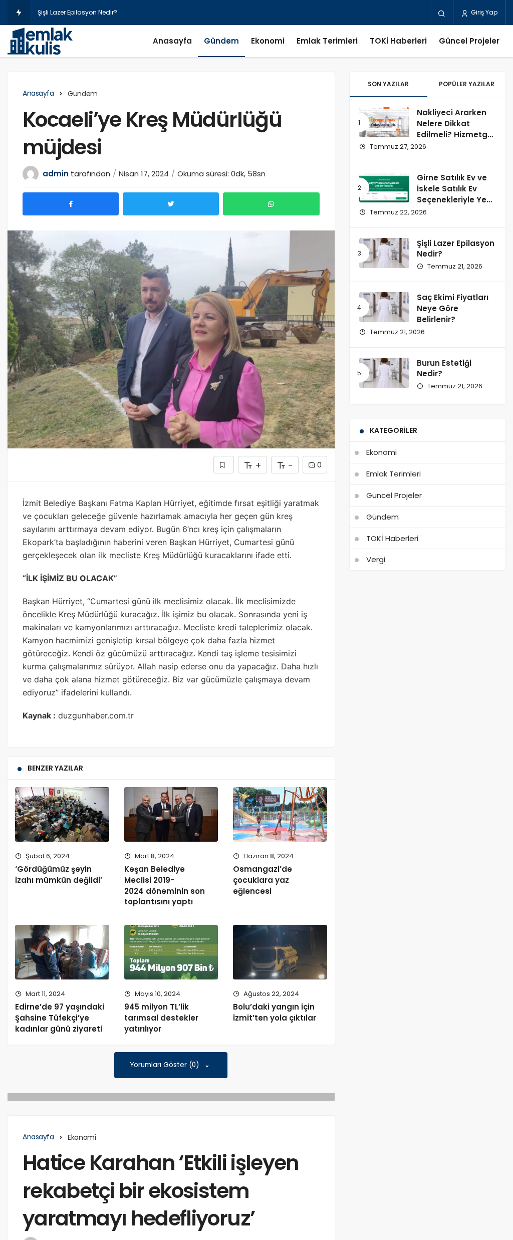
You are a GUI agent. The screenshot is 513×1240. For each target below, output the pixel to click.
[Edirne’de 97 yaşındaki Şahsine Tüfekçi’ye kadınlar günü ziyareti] (62, 952)
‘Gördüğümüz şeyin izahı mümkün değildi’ (58, 874)
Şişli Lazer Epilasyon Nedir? (77, 12)
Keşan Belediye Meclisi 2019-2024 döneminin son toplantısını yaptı (164, 885)
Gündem (221, 41)
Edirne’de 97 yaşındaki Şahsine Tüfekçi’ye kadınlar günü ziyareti (59, 1018)
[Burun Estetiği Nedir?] (384, 373)
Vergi (375, 559)
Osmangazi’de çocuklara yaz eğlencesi (262, 880)
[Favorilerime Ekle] (223, 464)
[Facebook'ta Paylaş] (71, 203)
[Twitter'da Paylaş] (171, 203)
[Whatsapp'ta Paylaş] (271, 203)
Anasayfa (172, 41)
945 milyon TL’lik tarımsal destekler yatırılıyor (161, 1018)
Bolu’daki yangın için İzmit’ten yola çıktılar (274, 1012)
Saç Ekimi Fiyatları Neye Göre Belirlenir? (452, 308)
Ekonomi (268, 41)
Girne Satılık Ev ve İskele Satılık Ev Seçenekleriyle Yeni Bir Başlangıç (455, 193)
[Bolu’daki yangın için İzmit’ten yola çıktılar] (280, 952)
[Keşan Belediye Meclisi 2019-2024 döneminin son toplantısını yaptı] (171, 814)
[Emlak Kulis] (40, 41)
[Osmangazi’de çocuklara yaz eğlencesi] (280, 814)
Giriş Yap (483, 12)
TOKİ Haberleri (398, 41)
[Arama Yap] (441, 13)
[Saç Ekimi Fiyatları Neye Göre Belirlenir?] (384, 307)
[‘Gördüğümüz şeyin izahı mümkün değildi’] (62, 814)
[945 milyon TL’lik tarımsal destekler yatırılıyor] (171, 952)
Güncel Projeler (469, 41)
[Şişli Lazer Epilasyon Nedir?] (384, 253)
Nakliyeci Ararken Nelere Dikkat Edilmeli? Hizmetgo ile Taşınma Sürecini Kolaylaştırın (454, 139)
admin (56, 173)
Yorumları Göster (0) (165, 1065)
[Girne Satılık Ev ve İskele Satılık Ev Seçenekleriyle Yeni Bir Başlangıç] (384, 187)
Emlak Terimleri (327, 41)
